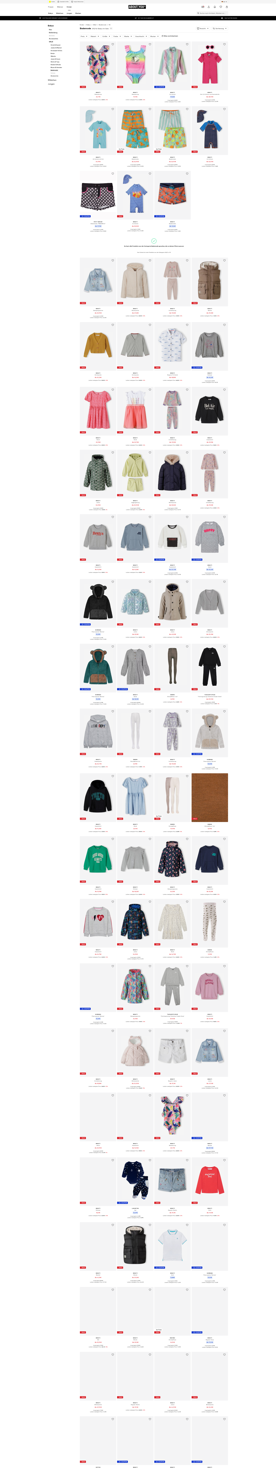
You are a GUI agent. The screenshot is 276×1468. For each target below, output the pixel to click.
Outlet (53, 1)
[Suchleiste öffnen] (197, 13)
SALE (95, 25)
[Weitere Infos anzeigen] (98, 101)
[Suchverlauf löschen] (226, 13)
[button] (203, 28)
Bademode (102, 25)
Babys (88, 25)
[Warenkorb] (227, 7)
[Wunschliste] (221, 7)
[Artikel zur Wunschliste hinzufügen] (112, 44)
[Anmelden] (208, 7)
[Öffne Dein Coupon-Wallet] (202, 7)
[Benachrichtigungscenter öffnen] (214, 7)
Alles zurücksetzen (171, 36)
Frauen (50, 7)
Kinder (69, 7)
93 (109, 25)
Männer (60, 7)
